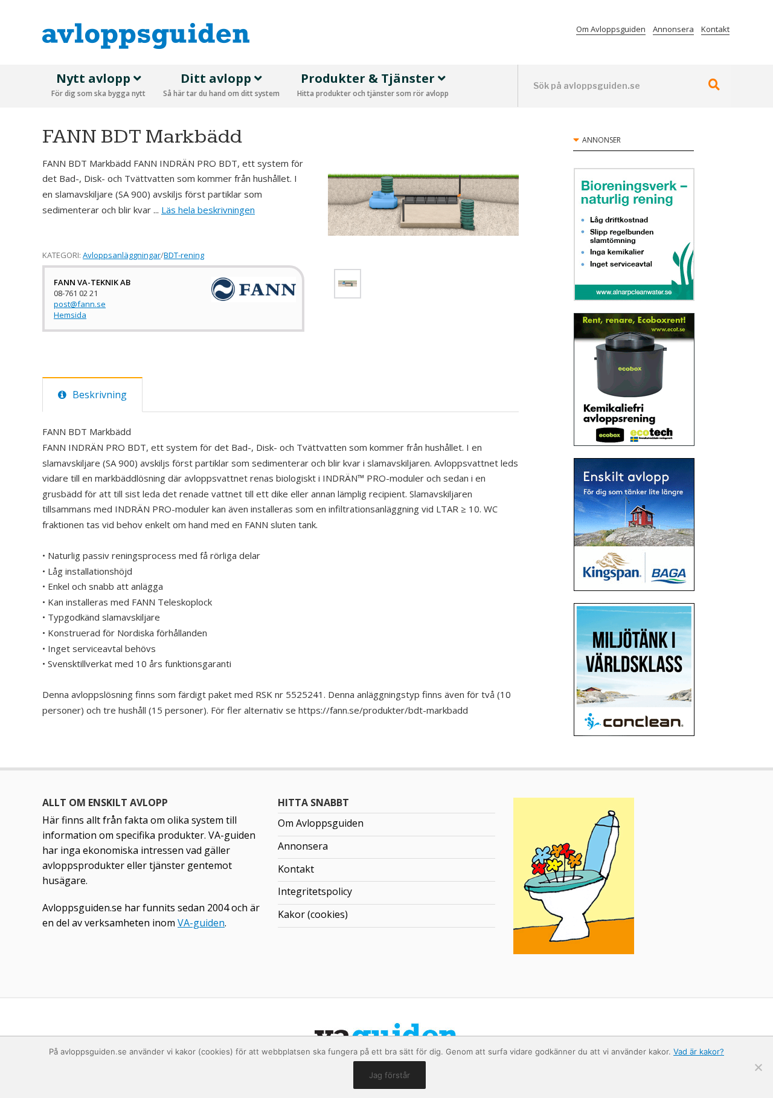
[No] (758, 1067)
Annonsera (673, 29)
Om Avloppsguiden (611, 29)
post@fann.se (80, 304)
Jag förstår (389, 1075)
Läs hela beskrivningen (208, 210)
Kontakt (715, 29)
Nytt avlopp (98, 84)
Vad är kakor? (698, 1051)
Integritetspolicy (315, 891)
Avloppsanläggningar (122, 255)
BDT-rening (184, 255)
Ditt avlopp (221, 84)
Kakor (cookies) (313, 914)
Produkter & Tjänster (373, 84)
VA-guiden (201, 922)
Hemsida (70, 314)
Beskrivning (99, 394)
